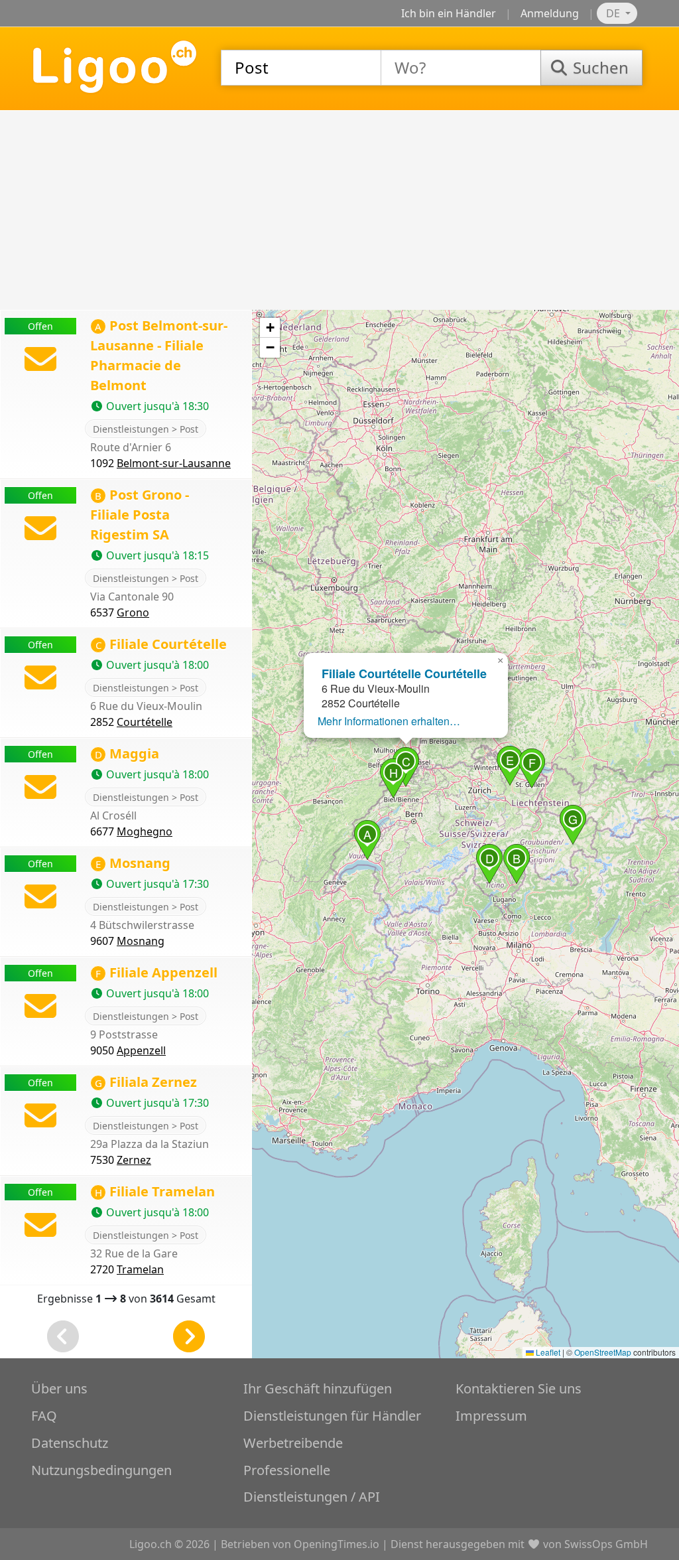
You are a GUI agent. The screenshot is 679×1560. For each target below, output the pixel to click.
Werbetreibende (293, 1443)
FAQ (44, 1416)
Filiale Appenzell (156, 972)
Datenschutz (69, 1443)
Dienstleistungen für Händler (332, 1416)
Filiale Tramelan (155, 1191)
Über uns (59, 1388)
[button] (367, 840)
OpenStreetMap (602, 1352)
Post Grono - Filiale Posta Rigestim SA (139, 514)
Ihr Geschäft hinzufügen (317, 1388)
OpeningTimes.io (336, 1544)
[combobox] (301, 68)
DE (614, 13)
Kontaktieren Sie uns (519, 1388)
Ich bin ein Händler (448, 13)
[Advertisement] (339, 210)
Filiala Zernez (146, 1082)
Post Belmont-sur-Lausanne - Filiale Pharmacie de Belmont (158, 355)
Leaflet (547, 1352)
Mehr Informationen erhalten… (389, 721)
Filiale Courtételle (161, 644)
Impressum (491, 1416)
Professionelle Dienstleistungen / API (311, 1483)
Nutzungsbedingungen (101, 1470)
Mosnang (132, 863)
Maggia (127, 753)
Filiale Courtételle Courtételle (404, 673)
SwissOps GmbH (606, 1544)
